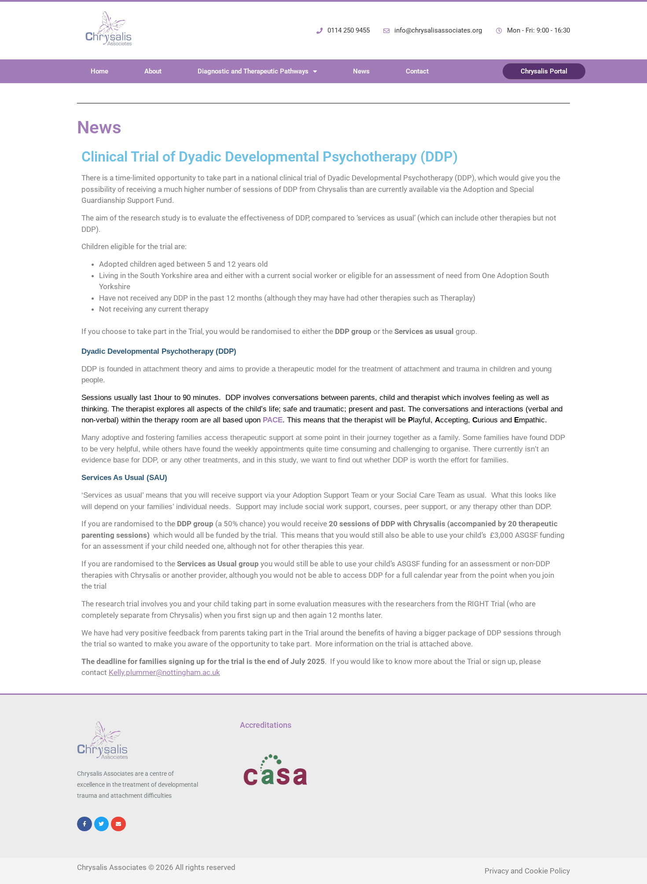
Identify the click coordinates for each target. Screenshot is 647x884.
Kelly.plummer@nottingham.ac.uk (164, 672)
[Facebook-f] (84, 824)
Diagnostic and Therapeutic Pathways (253, 71)
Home (99, 71)
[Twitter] (101, 824)
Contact (417, 71)
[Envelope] (118, 824)
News (361, 71)
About (153, 71)
